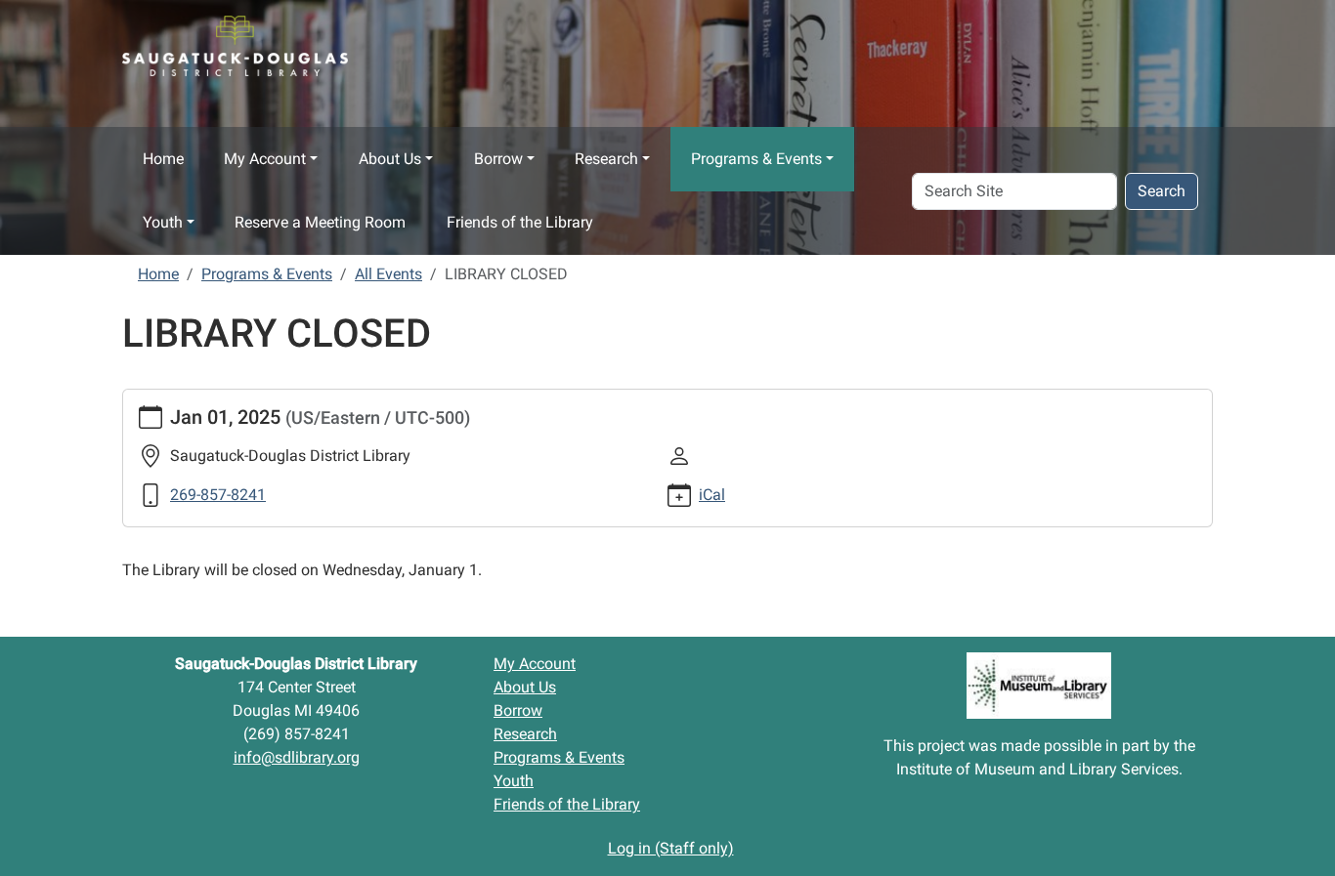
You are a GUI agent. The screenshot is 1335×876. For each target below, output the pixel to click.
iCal (712, 494)
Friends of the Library (520, 222)
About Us (390, 158)
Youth (163, 222)
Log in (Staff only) (671, 848)
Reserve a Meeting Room (320, 222)
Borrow (498, 158)
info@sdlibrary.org (297, 757)
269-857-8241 (218, 494)
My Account (265, 158)
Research (606, 158)
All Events (388, 274)
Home (163, 158)
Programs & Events (756, 158)
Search (1161, 191)
